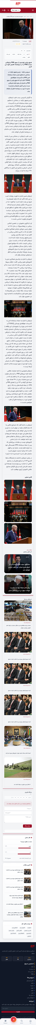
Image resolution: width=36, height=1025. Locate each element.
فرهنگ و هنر (30, 998)
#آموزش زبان (22, 928)
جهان (32, 988)
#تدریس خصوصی (27, 930)
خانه (31, 16)
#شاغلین (29, 936)
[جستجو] (8, 10)
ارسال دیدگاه (27, 826)
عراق (32, 990)
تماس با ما (30, 972)
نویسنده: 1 (24, 41)
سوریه (31, 986)
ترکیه (28, 16)
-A (24, 50)
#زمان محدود (11, 930)
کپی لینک (8, 54)
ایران (32, 993)
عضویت (18, 1012)
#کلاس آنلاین (19, 930)
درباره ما (31, 969)
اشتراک (13, 54)
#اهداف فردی (13, 933)
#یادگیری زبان (14, 928)
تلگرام (29, 57)
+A (21, 50)
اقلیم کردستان (30, 981)
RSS (32, 974)
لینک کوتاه (19, 54)
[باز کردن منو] (33, 10)
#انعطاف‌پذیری (21, 933)
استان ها (31, 995)
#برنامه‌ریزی (29, 933)
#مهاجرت (29, 928)
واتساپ (24, 57)
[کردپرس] (18, 3)
